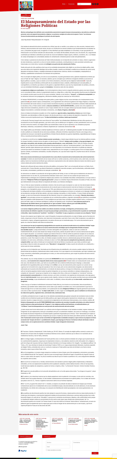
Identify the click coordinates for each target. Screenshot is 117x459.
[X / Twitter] (97, 4)
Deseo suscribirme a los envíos (54, 450)
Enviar (95, 453)
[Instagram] (95, 4)
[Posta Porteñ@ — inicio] (26, 6)
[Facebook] (93, 4)
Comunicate (71, 4)
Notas (63, 4)
